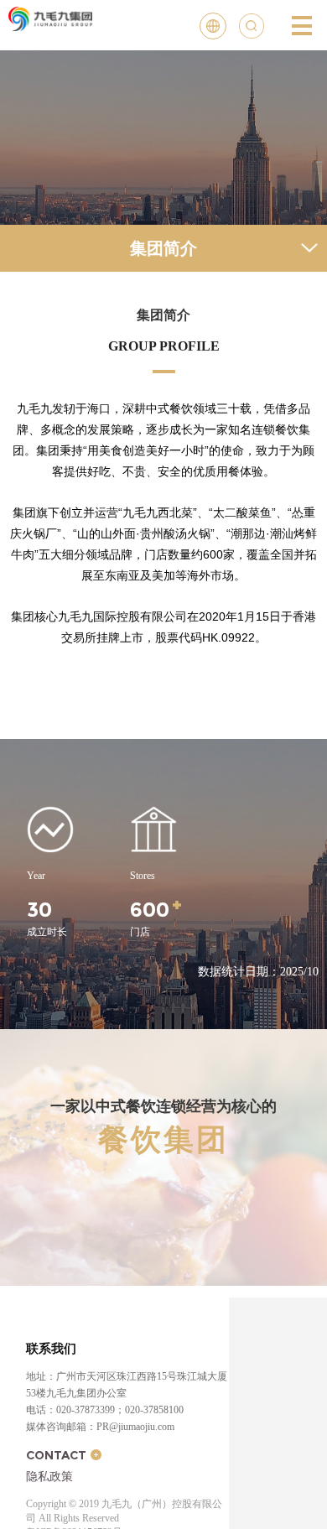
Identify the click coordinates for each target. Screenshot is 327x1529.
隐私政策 (49, 1476)
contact (56, 1455)
